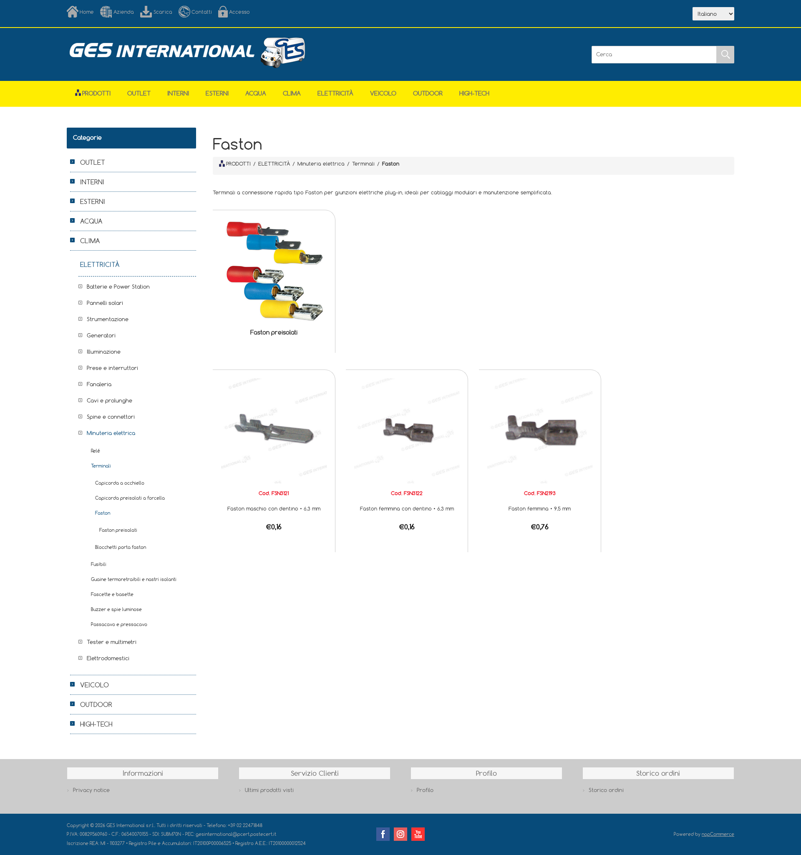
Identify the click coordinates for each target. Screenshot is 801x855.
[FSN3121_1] (273, 430)
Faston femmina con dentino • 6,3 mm (407, 508)
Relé (95, 451)
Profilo (425, 790)
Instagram (400, 834)
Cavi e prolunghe (109, 400)
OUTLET (139, 93)
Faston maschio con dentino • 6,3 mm (273, 508)
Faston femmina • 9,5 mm (540, 508)
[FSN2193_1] (539, 430)
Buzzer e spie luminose (116, 609)
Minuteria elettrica (111, 433)
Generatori (101, 335)
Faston (102, 513)
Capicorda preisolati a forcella (130, 498)
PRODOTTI (238, 163)
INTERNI (178, 93)
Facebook (383, 834)
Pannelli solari (105, 303)
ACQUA (255, 93)
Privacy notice (91, 790)
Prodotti (96, 93)
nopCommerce (718, 834)
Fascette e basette (112, 594)
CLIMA (292, 93)
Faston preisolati (273, 332)
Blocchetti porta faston (120, 547)
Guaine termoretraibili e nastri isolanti (133, 579)
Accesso (239, 11)
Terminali (101, 466)
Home (87, 11)
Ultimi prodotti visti (269, 790)
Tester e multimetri (111, 642)
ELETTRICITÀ (335, 93)
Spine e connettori (111, 416)
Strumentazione (107, 319)
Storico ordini (606, 790)
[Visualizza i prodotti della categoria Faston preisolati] (273, 271)
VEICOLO (383, 93)
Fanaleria (99, 384)
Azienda (123, 11)
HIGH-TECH (474, 93)
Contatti (201, 11)
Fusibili (98, 564)
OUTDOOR (428, 93)
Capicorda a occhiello (119, 483)
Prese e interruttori (112, 368)
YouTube (418, 834)
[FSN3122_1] (406, 430)
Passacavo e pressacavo (119, 624)
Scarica (163, 11)
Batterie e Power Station (118, 286)
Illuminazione (104, 351)
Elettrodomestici (108, 658)
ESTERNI (217, 93)
